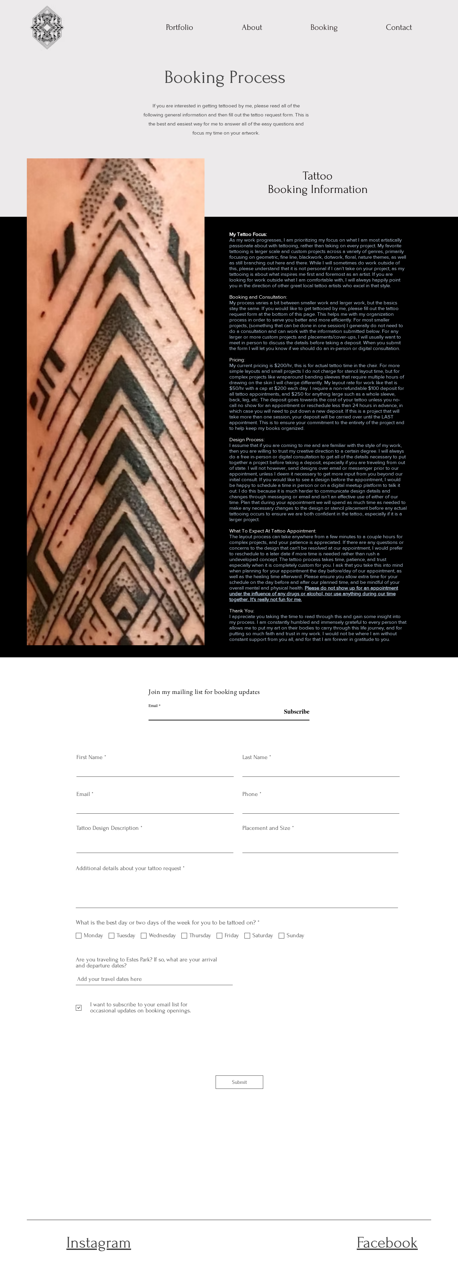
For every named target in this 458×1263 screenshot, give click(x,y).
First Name (89, 757)
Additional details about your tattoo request (128, 868)
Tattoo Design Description (107, 828)
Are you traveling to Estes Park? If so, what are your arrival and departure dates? (146, 963)
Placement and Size (266, 828)
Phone (250, 794)
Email (153, 705)
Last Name (255, 757)
